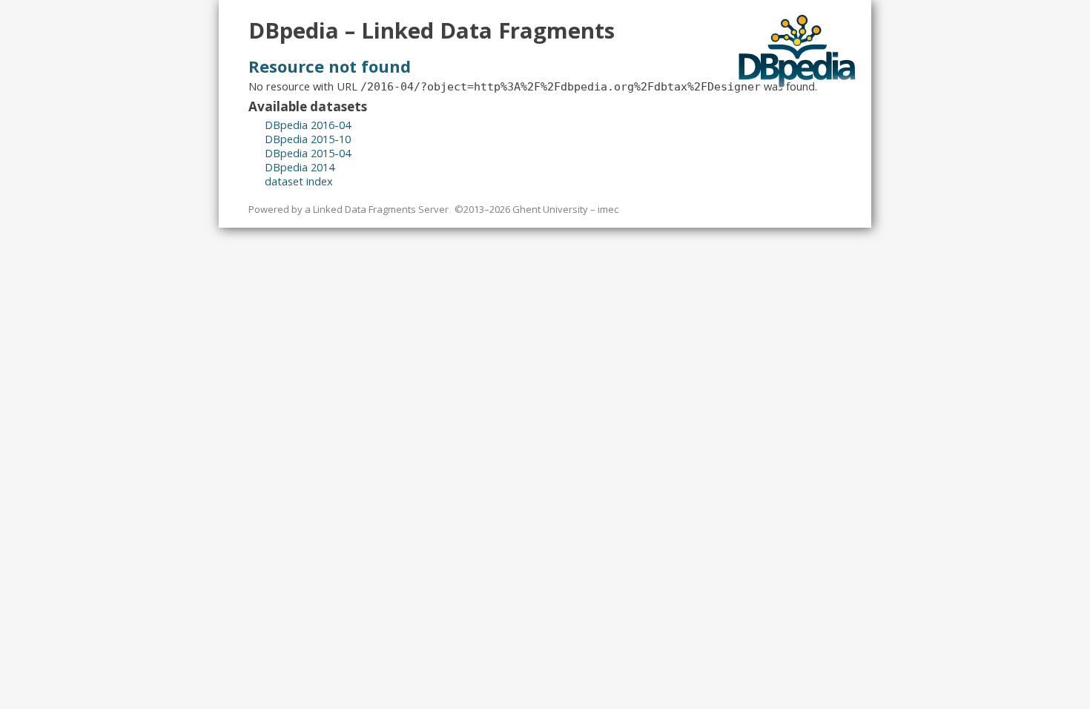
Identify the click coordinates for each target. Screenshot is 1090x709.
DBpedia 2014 (299, 166)
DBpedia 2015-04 (308, 152)
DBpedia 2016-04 (308, 124)
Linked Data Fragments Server (381, 209)
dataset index (299, 181)
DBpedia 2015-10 (308, 138)
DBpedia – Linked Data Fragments (431, 30)
